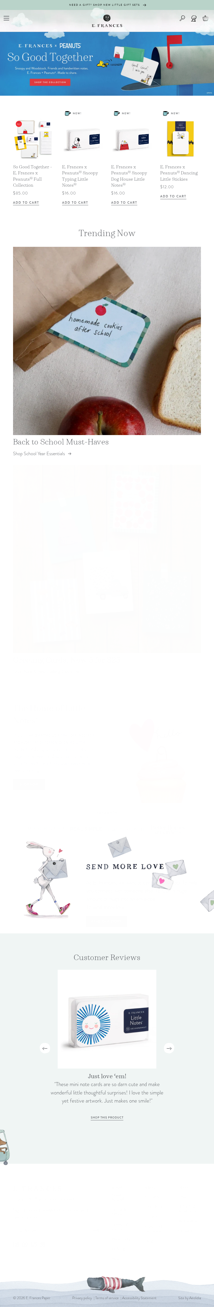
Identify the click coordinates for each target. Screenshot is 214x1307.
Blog (149, 1240)
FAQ (182, 1196)
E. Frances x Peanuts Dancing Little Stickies (179, 173)
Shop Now (29, 784)
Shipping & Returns (187, 1208)
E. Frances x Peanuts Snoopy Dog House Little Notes (129, 176)
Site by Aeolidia (189, 1297)
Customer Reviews (154, 1228)
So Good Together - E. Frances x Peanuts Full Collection (32, 176)
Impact (151, 1216)
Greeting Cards (120, 1227)
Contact (152, 1196)
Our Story (153, 1206)
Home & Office (119, 1212)
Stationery (121, 1239)
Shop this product (107, 1117)
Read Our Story (106, 921)
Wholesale (188, 1221)
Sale (116, 1259)
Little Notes (118, 1197)
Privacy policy (82, 1297)
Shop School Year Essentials (39, 453)
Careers (185, 1231)
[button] (6, 18)
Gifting (118, 1249)
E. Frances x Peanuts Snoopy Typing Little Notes (80, 176)
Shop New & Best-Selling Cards (43, 671)
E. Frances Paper (38, 1297)
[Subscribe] (96, 1230)
